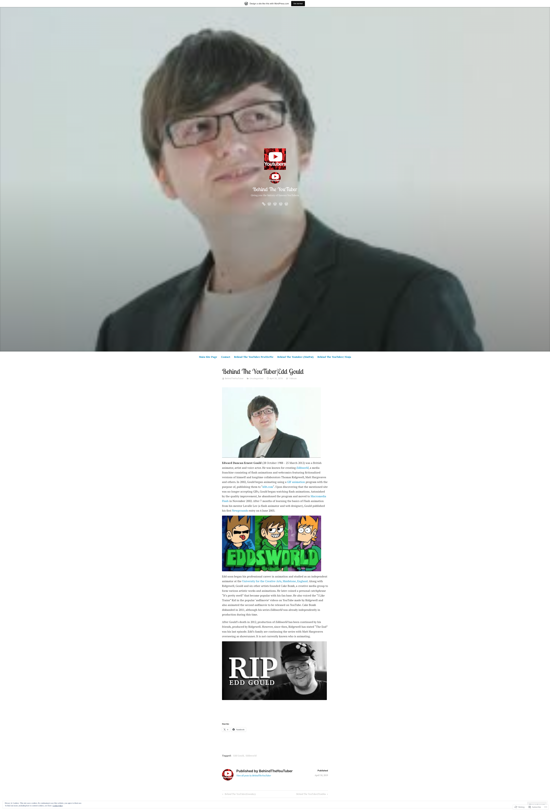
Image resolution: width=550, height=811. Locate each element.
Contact (225, 357)
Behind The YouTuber (275, 189)
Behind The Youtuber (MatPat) (295, 357)
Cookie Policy (58, 806)
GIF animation (296, 482)
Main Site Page (208, 357)
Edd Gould (238, 755)
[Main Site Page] (264, 203)
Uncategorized (256, 378)
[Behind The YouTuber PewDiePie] (275, 203)
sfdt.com (267, 487)
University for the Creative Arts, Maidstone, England (275, 581)
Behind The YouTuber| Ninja (334, 357)
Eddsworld (302, 468)
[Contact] (269, 203)
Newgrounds (240, 510)
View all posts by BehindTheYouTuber (253, 775)
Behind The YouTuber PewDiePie (253, 357)
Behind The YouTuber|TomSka (311, 794)
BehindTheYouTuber (234, 378)
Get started (298, 3)
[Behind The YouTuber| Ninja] (286, 203)
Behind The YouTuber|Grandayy (239, 794)
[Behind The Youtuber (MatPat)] (281, 203)
